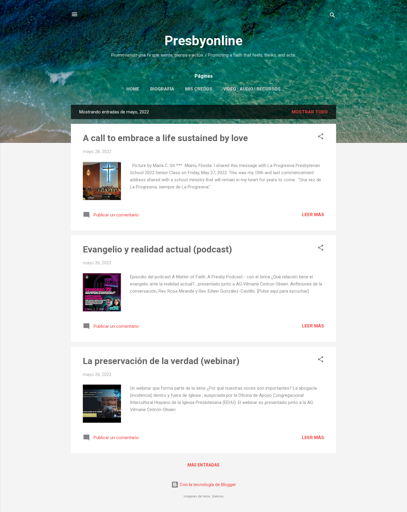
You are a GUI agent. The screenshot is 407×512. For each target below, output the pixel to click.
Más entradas (203, 465)
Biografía (162, 89)
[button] (320, 137)
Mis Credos (198, 89)
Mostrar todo (310, 112)
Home (132, 89)
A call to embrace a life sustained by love (165, 138)
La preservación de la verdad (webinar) (161, 361)
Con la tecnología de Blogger (207, 484)
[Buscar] (332, 16)
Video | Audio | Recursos (252, 89)
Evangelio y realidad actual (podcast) (157, 249)
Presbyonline (203, 41)
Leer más (313, 214)
